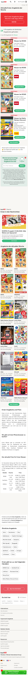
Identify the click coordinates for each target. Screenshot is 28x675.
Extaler (12, 550)
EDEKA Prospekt (4, 621)
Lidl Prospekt (4, 635)
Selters (15, 547)
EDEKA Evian (6, 568)
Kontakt (16, 665)
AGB (2, 667)
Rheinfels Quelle (7, 539)
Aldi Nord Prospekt (5, 631)
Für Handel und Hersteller (7, 613)
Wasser (16, 35)
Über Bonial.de (4, 611)
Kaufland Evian (15, 568)
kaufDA (3, 601)
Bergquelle (14, 543)
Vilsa (18, 532)
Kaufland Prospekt (5, 623)
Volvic (4, 532)
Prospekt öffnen (20, 60)
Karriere (2, 615)
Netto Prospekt (4, 633)
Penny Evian (6, 575)
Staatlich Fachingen (17, 536)
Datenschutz (4, 665)
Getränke (16, 601)
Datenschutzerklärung (18, 179)
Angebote (9, 601)
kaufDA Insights (4, 644)
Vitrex (13, 554)
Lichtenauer (6, 554)
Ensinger (19, 550)
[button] (14, 49)
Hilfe (2, 663)
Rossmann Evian (14, 571)
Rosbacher (16, 539)
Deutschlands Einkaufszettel (7, 642)
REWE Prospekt (4, 625)
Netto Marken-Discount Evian (10, 579)
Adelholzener (6, 536)
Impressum (16, 663)
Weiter (22, 165)
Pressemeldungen (5, 648)
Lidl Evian (5, 571)
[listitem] (7, 260)
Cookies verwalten (18, 667)
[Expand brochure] (7, 50)
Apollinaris (5, 550)
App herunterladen (5, 646)
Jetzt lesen (14, 240)
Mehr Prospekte (14, 142)
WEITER (14, 22)
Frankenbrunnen (7, 547)
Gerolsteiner (12, 532)
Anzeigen (24, 5)
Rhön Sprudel (6, 543)
